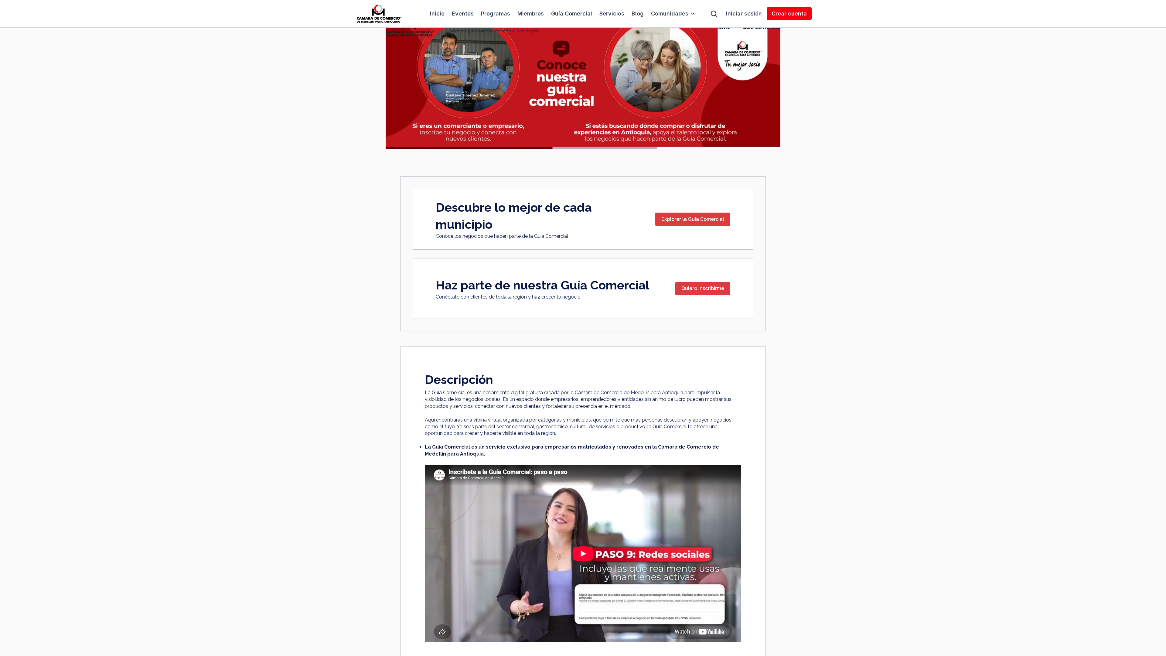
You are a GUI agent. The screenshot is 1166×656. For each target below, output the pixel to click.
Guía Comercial (571, 13)
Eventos (463, 13)
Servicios (611, 13)
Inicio (437, 13)
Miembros (530, 13)
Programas (495, 13)
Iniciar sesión (744, 13)
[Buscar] (714, 13)
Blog (638, 13)
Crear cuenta (789, 13)
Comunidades (669, 13)
